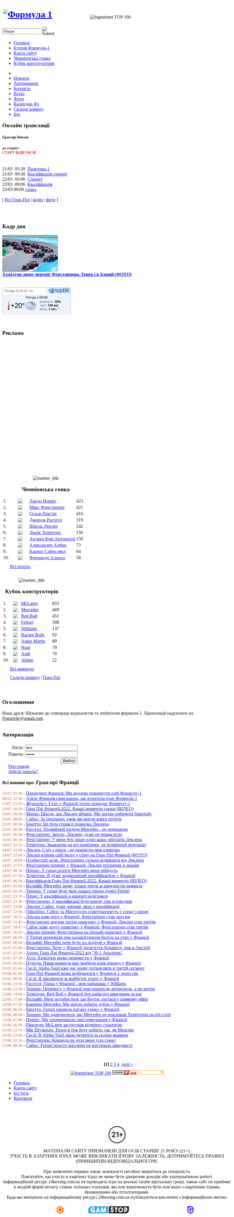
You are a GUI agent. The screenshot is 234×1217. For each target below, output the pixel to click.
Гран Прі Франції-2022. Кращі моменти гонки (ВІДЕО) (80, 808)
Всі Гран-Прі (17, 199)
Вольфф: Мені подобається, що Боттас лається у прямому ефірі (87, 999)
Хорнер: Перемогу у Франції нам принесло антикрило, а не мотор (90, 988)
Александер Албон (47, 545)
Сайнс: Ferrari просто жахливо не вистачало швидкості (79, 1045)
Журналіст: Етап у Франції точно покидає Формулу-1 (78, 803)
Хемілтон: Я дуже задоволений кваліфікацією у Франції (80, 875)
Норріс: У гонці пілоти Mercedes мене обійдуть (72, 870)
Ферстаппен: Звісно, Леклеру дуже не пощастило (74, 834)
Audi (25, 653)
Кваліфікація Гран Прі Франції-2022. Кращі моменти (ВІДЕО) (86, 880)
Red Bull (29, 616)
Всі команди (22, 668)
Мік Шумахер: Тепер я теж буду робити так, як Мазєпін (80, 1029)
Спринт (35, 179)
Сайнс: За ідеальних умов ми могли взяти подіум (74, 818)
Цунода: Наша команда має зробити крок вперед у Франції (83, 963)
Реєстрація (18, 766)
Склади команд (25, 677)
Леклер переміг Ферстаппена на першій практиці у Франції (84, 932)
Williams (29, 628)
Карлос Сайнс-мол (47, 551)
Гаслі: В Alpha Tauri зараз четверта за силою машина (77, 1035)
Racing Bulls (33, 634)
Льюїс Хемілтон (45, 532)
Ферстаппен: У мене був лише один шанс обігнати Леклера (84, 839)
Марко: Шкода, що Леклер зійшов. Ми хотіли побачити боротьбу (89, 813)
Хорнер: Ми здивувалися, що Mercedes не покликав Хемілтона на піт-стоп (98, 1014)
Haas (25, 647)
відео (38, 199)
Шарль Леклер (43, 526)
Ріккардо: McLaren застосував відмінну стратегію (74, 1024)
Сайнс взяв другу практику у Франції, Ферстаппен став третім (87, 927)
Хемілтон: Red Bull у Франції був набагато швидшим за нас (84, 993)
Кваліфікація (39, 184)
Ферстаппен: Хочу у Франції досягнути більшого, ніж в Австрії (88, 947)
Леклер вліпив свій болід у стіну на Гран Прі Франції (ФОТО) (86, 855)
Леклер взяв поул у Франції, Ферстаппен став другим (78, 916)
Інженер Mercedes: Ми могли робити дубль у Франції (78, 1004)
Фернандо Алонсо (47, 557)
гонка (30, 189)
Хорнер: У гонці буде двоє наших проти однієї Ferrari (78, 891)
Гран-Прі (51, 677)
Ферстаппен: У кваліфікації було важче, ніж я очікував (79, 901)
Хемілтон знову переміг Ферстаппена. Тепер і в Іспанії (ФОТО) (67, 274)
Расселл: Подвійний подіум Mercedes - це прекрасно (77, 829)
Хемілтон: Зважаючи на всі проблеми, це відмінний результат (86, 844)
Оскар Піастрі (43, 513)
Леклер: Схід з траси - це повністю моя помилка (73, 849)
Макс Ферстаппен (46, 507)
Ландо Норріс (42, 501)
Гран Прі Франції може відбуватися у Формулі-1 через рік (82, 973)
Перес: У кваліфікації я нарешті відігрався (67, 896)
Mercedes (30, 609)
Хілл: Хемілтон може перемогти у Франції (67, 957)
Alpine (27, 660)
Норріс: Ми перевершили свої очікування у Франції (76, 1019)
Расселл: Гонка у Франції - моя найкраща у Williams (76, 983)
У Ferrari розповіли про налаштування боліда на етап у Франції (87, 937)
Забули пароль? (23, 771)
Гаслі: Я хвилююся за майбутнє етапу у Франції (72, 978)
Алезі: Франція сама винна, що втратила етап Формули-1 (81, 798)
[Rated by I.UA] (125, 1073)
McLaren (29, 603)
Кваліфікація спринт (47, 174)
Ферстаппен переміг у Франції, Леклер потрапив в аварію (82, 865)
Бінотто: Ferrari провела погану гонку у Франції (72, 1009)
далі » (127, 1064)
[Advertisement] (117, 403)
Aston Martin (33, 641)
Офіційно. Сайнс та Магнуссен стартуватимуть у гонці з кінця (87, 911)
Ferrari (27, 622)
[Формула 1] (27, 14)
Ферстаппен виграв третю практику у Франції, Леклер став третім (91, 921)
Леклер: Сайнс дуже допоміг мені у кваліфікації (72, 906)
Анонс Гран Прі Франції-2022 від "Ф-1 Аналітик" (74, 952)
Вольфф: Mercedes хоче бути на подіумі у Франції (74, 942)
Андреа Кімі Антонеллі (52, 538)
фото (50, 199)
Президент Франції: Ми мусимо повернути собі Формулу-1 (84, 793)
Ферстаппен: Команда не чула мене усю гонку (71, 1040)
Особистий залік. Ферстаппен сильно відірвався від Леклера (85, 860)
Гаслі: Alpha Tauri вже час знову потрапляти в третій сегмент (85, 968)
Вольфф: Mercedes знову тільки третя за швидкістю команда (84, 885)
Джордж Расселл (45, 519)
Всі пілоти (20, 566)
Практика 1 (38, 168)
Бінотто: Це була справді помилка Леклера (67, 824)
